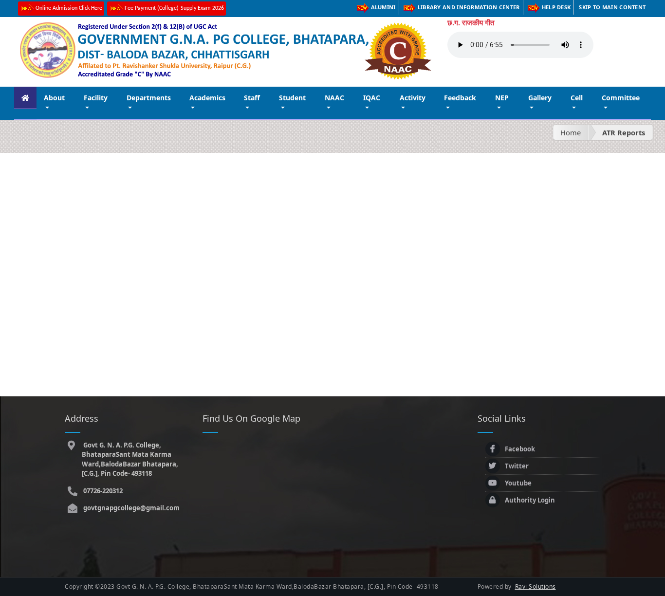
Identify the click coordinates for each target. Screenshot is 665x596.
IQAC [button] (371, 97)
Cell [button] (577, 97)
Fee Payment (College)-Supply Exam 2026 (174, 8)
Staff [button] (252, 97)
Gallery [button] (540, 97)
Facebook (520, 449)
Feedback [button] (460, 97)
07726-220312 (102, 490)
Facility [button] (96, 97)
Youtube (518, 483)
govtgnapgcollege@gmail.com (131, 507)
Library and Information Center (469, 7)
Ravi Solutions (535, 586)
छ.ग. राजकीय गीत (470, 22)
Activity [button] (412, 97)
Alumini (383, 7)
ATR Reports (623, 132)
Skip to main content (612, 7)
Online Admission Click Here (69, 8)
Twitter (517, 466)
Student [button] (292, 97)
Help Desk (556, 7)
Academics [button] (207, 97)
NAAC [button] (334, 97)
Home (570, 132)
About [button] (54, 97)
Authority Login (530, 500)
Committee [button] (621, 97)
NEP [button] (502, 97)
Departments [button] (149, 97)
